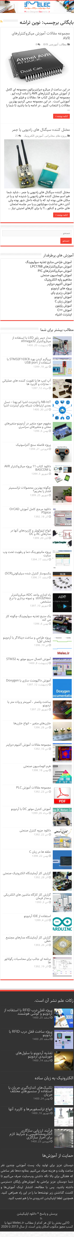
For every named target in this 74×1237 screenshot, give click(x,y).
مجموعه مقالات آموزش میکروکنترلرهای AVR (41, 36)
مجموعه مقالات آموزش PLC (33, 787)
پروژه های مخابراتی (56, 135)
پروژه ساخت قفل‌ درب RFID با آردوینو (30, 1033)
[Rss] (41, 1218)
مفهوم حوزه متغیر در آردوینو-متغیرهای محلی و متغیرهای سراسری (28, 425)
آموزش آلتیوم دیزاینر (59, 284)
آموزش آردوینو (63, 297)
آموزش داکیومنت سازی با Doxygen (28, 680)
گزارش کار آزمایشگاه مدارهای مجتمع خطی (28, 939)
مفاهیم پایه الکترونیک (58, 279)
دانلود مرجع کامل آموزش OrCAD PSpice (30, 510)
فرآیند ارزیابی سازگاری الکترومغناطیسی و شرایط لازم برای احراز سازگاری (30, 1134)
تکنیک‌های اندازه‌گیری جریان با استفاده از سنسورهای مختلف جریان (30, 1091)
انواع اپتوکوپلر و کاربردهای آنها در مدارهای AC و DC (30, 532)
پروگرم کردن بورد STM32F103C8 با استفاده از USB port (29, 361)
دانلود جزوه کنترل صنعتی (35, 830)
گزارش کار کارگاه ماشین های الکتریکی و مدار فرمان (27, 896)
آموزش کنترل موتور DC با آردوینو (31, 809)
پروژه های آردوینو (61, 288)
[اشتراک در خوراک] (1, 21)
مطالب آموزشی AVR (55, 44)
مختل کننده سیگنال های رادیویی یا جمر (41, 129)
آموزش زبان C (63, 301)
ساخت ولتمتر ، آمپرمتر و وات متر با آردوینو (29, 703)
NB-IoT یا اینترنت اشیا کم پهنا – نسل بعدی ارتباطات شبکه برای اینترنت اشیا (27, 403)
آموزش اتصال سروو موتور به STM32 (28, 659)
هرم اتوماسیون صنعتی (37, 766)
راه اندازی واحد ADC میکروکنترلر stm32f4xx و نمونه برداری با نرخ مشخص (30, 598)
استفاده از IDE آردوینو (37, 916)
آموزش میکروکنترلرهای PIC (55, 271)
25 (16, 135)
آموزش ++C (64, 310)
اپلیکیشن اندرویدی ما (42, 1198)
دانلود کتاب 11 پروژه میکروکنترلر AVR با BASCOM (27, 468)
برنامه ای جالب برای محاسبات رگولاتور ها (27, 960)
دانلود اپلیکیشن (26, 1214)
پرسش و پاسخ (48, 1214)
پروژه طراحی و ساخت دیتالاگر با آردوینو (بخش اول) (27, 639)
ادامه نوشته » (61, 116)
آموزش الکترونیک (33, 135)
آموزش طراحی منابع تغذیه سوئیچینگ (48, 262)
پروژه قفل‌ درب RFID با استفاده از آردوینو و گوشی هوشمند (28, 1012)
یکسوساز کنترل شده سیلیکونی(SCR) (28, 573)
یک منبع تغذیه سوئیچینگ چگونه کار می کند (28, 618)
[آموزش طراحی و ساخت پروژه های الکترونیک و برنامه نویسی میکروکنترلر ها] (37, 7)
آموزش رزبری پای (61, 293)
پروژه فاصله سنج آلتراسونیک (33, 445)
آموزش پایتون (63, 306)
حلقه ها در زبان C (40, 852)
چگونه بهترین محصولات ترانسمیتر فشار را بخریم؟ (30, 489)
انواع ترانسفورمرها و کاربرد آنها (30, 1109)
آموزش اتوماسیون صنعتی (56, 275)
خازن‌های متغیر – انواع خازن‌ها (32, 723)
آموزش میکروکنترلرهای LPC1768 (51, 266)
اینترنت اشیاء (63, 314)
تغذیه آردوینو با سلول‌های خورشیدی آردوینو (34, 1055)
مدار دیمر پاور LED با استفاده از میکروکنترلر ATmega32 (31, 339)
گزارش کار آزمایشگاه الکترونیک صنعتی (27, 873)
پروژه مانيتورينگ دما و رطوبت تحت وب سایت (27, 553)
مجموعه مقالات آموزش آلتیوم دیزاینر (28, 745)
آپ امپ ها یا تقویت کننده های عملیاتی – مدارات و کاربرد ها (26, 382)
